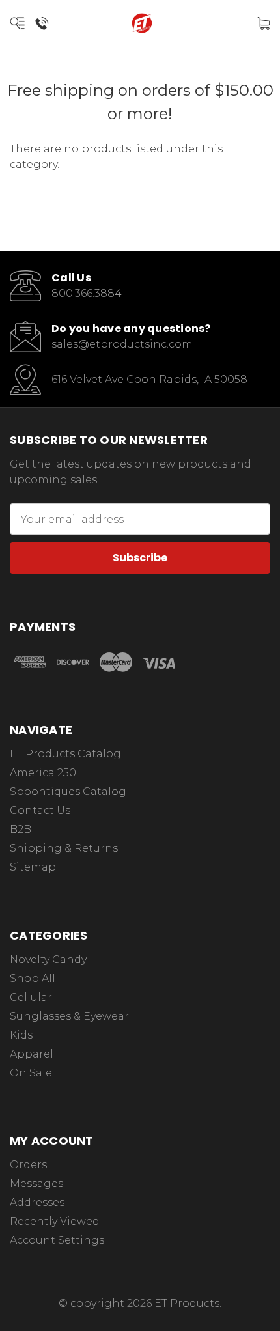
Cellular (31, 997)
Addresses (37, 1202)
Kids (21, 1035)
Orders (28, 1164)
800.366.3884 (86, 293)
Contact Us (40, 810)
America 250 (43, 772)
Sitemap (33, 867)
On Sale (31, 1073)
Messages (36, 1183)
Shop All (32, 978)
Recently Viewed (55, 1221)
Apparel (31, 1054)
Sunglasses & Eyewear (69, 1016)
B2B (20, 829)
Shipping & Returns (64, 848)
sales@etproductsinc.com (122, 344)
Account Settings (57, 1240)
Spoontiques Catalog (68, 791)
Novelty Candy (48, 959)
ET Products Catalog (65, 754)
